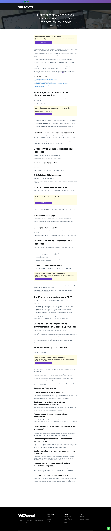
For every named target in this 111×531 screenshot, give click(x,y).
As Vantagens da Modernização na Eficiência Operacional (47, 77)
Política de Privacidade (85, 519)
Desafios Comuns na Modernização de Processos (45, 80)
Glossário (82, 516)
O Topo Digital (67, 518)
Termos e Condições (84, 518)
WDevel (64, 72)
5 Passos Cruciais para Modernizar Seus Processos (46, 79)
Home (45, 7)
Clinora (65, 522)
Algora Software (67, 516)
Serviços (60, 7)
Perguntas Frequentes (40, 86)
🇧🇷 (28, 2)
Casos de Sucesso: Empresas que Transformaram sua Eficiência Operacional (51, 83)
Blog (66, 7)
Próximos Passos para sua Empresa (43, 85)
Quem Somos (52, 7)
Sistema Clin (66, 521)
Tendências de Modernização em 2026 (43, 82)
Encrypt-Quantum (68, 519)
